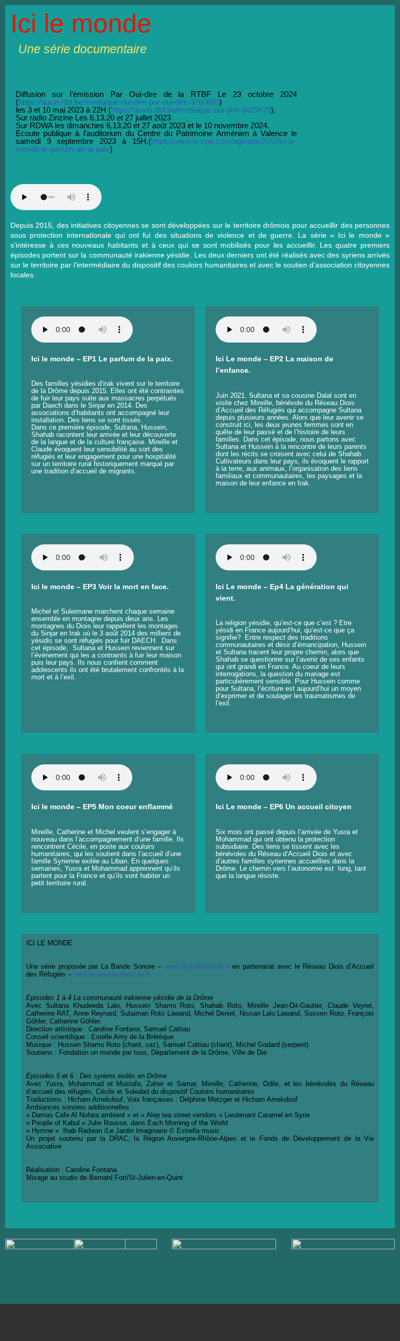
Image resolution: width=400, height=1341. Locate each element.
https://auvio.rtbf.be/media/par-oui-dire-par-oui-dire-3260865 (118, 101)
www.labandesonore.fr (197, 966)
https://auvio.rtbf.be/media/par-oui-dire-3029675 (191, 109)
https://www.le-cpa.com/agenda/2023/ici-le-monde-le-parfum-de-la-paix (156, 145)
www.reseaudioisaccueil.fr (112, 974)
